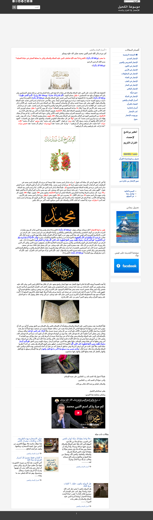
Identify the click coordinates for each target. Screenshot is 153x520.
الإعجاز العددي (132, 58)
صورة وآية (134, 93)
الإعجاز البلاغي (132, 89)
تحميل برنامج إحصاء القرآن (129, 159)
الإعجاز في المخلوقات (129, 74)
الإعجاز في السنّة (131, 96)
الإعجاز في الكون (131, 66)
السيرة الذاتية (129, 191)
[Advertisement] (76, 30)
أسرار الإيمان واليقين (130, 100)
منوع (136, 119)
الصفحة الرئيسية (129, 55)
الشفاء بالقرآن (132, 104)
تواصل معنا (130, 194)
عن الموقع (130, 196)
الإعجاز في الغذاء (131, 77)
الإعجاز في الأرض (131, 70)
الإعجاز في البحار (131, 85)
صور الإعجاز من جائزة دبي (129, 181)
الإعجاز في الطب (131, 81)
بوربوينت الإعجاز (132, 115)
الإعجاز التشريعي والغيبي (128, 62)
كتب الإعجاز (133, 111)
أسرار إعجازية (132, 108)
